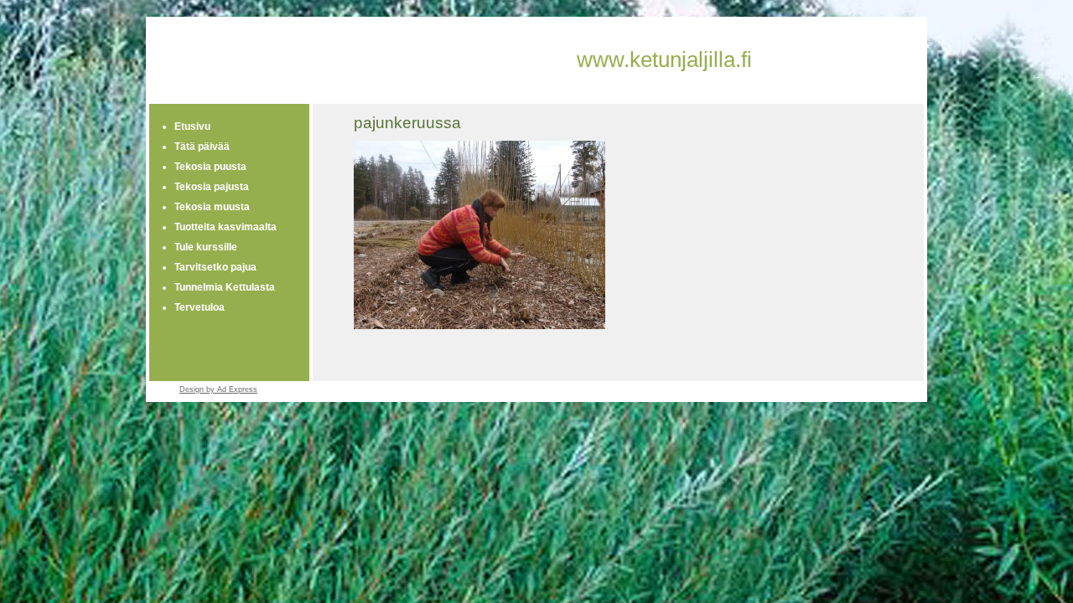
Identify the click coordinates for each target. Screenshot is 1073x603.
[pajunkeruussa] (479, 326)
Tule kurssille (205, 247)
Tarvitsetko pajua (215, 267)
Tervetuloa (199, 307)
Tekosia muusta (212, 207)
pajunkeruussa (407, 122)
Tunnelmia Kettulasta (224, 287)
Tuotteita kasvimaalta (225, 227)
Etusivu (192, 126)
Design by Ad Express (218, 389)
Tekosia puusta (210, 167)
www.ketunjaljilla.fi (664, 59)
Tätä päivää (202, 146)
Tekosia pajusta (211, 187)
